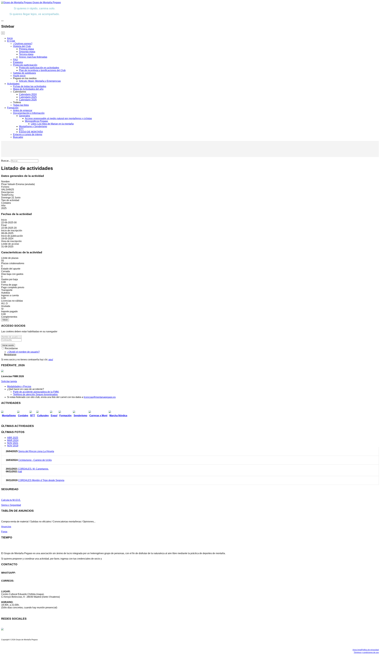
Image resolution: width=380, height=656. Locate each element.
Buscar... (5, 160)
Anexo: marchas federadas (33, 57)
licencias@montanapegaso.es (100, 397)
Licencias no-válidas (12, 300)
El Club (11, 41)
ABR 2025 (12, 437)
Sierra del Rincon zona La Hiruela (36, 451)
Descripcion (7, 192)
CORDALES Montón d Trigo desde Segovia (41, 480)
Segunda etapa (27, 51)
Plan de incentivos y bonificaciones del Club (42, 70)
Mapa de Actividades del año (28, 89)
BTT (21, 129)
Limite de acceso (10, 244)
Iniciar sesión (8, 345)
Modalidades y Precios (19, 386)
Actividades (13, 83)
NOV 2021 (12, 443)
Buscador (18, 137)
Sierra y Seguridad (11, 505)
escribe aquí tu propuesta (115, 558)
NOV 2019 (12, 445)
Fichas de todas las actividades (29, 86)
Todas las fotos (21, 105)
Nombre (5, 181)
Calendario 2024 (28, 94)
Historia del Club (22, 46)
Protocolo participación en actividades (39, 67)
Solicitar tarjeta (9, 381)
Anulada (5, 306)
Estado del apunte (10, 268)
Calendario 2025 (28, 97)
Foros (4, 531)
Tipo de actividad (10, 200)
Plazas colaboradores (12, 263)
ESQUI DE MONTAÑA (31, 132)
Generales (24, 115)
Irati (20, 471)
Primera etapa (26, 49)
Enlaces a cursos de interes (27, 134)
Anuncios (6, 526)
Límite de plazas (9, 258)
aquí (50, 359)
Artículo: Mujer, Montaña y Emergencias (40, 81)
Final (4, 225)
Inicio (10, 38)
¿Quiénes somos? (22, 43)
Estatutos (18, 62)
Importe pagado (9, 311)
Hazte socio (19, 75)
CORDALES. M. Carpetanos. (33, 469)
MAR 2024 (12, 440)
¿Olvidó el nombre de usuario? (23, 352)
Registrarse (10, 354)
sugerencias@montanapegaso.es (19, 586)
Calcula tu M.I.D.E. (11, 500)
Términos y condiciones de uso (366, 652)
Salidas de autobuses (24, 73)
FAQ (15, 59)
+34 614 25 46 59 (10, 575)
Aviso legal (357, 650)
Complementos (9, 317)
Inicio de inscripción (11, 230)
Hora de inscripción (11, 241)
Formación (12, 107)
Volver (5, 320)
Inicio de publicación (12, 236)
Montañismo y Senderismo (33, 126)
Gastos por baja (9, 279)
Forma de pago (9, 284)
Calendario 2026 (28, 99)
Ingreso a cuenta (10, 295)
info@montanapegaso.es (14, 583)
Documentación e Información (29, 113)
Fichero (5, 187)
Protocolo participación (25, 65)
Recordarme (11, 348)
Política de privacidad (370, 650)
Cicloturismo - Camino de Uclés (35, 460)
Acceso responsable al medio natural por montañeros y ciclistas (58, 118)
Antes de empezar (22, 110)
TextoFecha (7, 195)
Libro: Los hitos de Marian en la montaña (52, 123)
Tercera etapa (26, 54)
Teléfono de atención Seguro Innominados (35, 394)
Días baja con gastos (12, 274)
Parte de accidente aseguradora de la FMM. (36, 392)
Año (3, 205)
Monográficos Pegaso (36, 121)
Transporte (6, 290)
